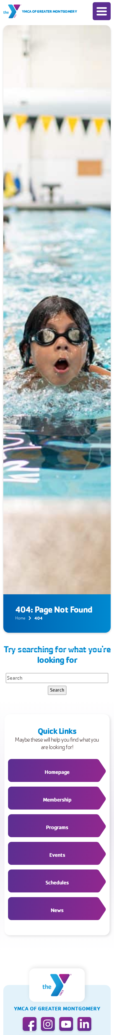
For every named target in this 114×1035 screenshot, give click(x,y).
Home (20, 618)
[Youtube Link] (66, 1024)
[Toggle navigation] (102, 11)
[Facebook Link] (30, 1024)
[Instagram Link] (48, 1024)
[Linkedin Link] (84, 1024)
